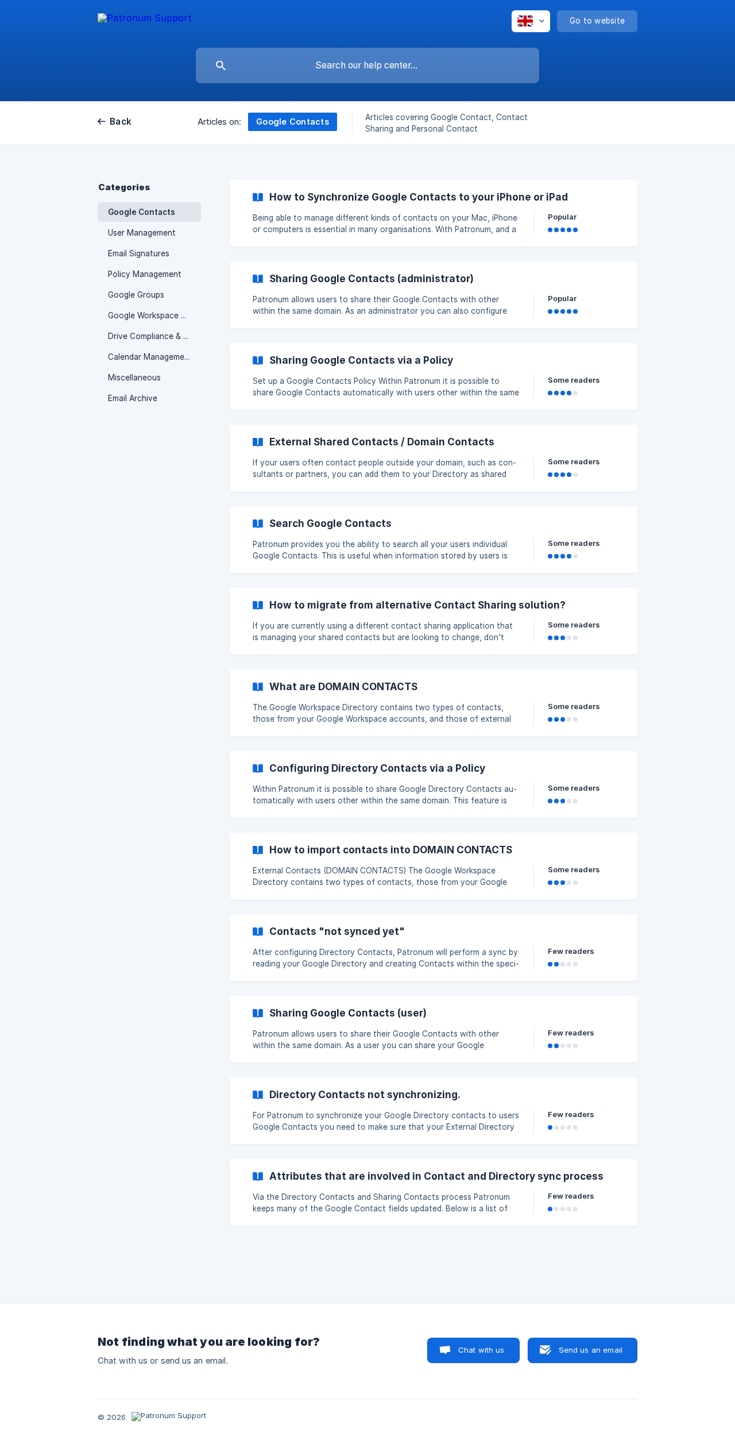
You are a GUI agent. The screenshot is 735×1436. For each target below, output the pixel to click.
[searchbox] (367, 65)
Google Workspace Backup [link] (154, 315)
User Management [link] (142, 232)
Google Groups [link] (136, 294)
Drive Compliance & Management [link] (154, 336)
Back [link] (120, 121)
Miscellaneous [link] (134, 377)
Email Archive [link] (132, 398)
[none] (145, 19)
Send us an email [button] (590, 1349)
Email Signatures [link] (138, 253)
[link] (433, 213)
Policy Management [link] (144, 274)
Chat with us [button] (481, 1349)
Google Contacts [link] (141, 212)
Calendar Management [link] (150, 356)
